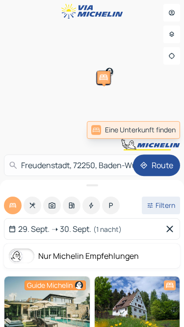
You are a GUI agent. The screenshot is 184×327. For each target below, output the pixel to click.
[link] (133, 130)
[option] (13, 205)
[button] (69, 124)
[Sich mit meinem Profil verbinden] (171, 13)
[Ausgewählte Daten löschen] (172, 229)
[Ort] (171, 56)
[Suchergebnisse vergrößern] (92, 185)
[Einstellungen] (171, 34)
